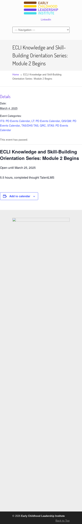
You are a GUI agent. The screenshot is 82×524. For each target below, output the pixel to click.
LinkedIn (46, 19)
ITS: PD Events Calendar (15, 121)
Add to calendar (19, 196)
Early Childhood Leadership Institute (41, 8)
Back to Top (62, 520)
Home (15, 74)
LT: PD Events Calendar (45, 121)
